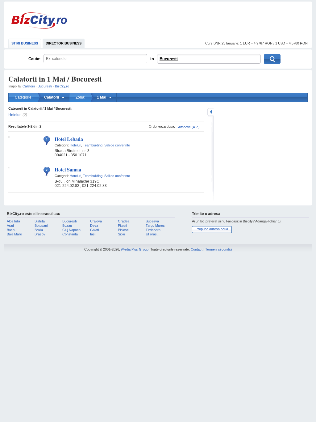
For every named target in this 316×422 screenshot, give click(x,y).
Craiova (96, 221)
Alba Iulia (13, 221)
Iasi (92, 234)
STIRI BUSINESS (24, 43)
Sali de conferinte (117, 145)
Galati (94, 230)
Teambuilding (92, 145)
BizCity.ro (39, 20)
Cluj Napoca (71, 230)
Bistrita (40, 221)
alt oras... (153, 234)
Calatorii (29, 86)
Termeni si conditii (218, 249)
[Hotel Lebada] (9, 136)
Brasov (40, 234)
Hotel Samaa (68, 169)
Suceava (152, 221)
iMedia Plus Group (134, 249)
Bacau (11, 230)
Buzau (67, 225)
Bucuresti (169, 59)
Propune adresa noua (212, 229)
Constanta (70, 234)
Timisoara (153, 230)
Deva (94, 225)
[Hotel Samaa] (9, 167)
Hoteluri (15, 115)
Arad (10, 225)
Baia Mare (14, 234)
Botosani (41, 225)
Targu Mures (155, 225)
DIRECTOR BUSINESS (63, 43)
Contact (196, 249)
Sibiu (121, 234)
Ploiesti (123, 230)
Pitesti (122, 225)
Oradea (123, 221)
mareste (210, 112)
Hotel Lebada (69, 138)
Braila (39, 230)
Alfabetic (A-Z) (189, 127)
